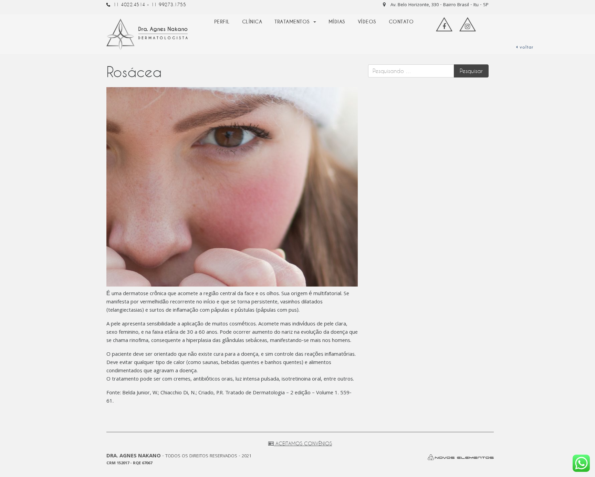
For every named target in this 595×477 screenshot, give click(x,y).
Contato (401, 22)
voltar (525, 47)
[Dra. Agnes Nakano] (147, 34)
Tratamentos (293, 22)
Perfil (222, 22)
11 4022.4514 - (131, 4)
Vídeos (367, 22)
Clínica (252, 22)
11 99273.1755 (168, 4)
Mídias (336, 22)
